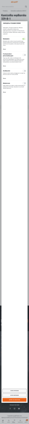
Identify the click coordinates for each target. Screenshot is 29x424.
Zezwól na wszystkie (14, 399)
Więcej (4, 49)
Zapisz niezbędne (14, 395)
